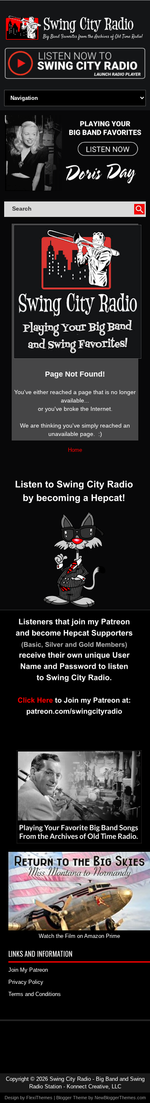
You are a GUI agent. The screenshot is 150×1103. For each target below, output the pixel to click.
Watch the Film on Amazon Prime (79, 936)
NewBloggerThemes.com (120, 1097)
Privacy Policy (25, 982)
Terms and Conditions (34, 994)
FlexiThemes (39, 1097)
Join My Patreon (28, 970)
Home (75, 450)
